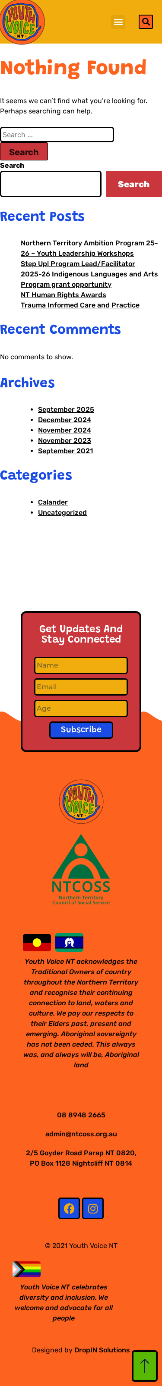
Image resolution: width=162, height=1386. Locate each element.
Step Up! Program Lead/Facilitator (78, 264)
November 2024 (64, 430)
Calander (53, 502)
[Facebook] (69, 1208)
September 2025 (66, 409)
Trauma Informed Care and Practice (80, 305)
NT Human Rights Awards (63, 295)
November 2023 (64, 440)
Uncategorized (62, 512)
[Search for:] (57, 135)
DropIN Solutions (102, 1350)
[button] (118, 22)
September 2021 (65, 451)
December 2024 (64, 420)
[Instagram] (93, 1208)
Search (12, 165)
